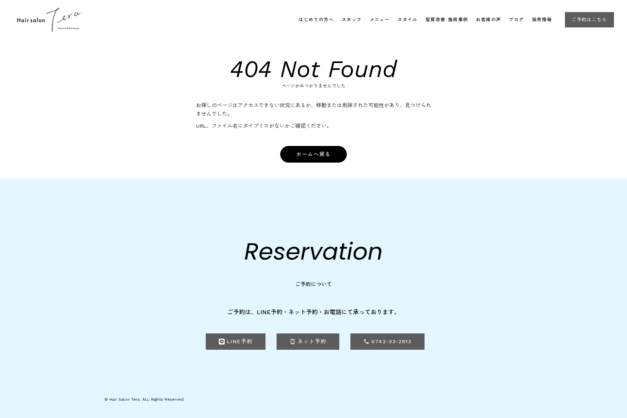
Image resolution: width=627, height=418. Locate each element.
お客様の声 (488, 19)
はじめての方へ (316, 19)
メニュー (380, 19)
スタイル (407, 19)
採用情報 (542, 19)
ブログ (516, 19)
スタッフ (352, 19)
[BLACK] (49, 20)
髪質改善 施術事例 (447, 19)
